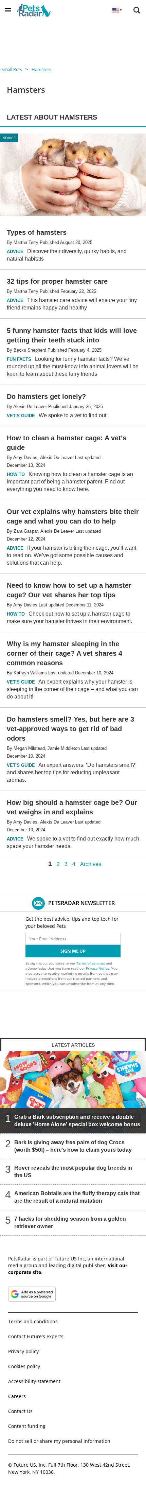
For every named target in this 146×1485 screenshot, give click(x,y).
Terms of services (91, 963)
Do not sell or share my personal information (59, 1441)
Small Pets (11, 69)
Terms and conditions (33, 1321)
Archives (90, 864)
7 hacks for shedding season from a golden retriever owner (70, 1222)
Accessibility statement (34, 1381)
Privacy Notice (97, 968)
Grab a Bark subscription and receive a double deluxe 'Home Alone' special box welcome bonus (77, 1120)
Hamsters (41, 69)
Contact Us (20, 1411)
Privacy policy (23, 1351)
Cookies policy (24, 1366)
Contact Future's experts (35, 1336)
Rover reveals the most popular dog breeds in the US (73, 1171)
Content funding (26, 1426)
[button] (8, 10)
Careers (17, 1396)
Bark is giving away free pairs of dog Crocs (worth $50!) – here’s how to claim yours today (73, 1146)
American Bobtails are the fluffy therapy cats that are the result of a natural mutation (77, 1197)
